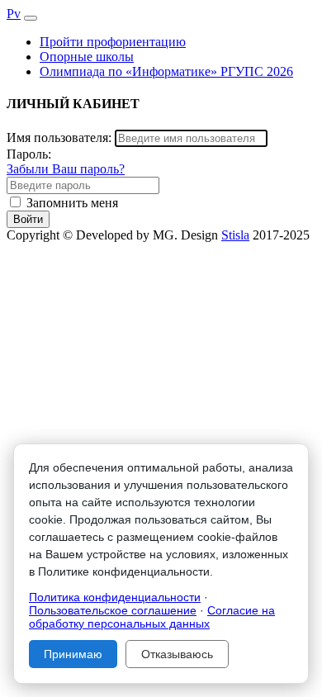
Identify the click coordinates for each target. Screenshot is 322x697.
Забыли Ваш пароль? (66, 169)
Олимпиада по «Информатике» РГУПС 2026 (166, 71)
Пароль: (29, 154)
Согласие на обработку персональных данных (152, 617)
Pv (14, 14)
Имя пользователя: (59, 137)
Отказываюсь (177, 654)
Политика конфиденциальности (115, 597)
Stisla (235, 235)
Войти (28, 219)
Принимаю (73, 654)
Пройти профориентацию (113, 42)
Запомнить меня (72, 203)
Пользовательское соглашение (113, 610)
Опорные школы (87, 57)
